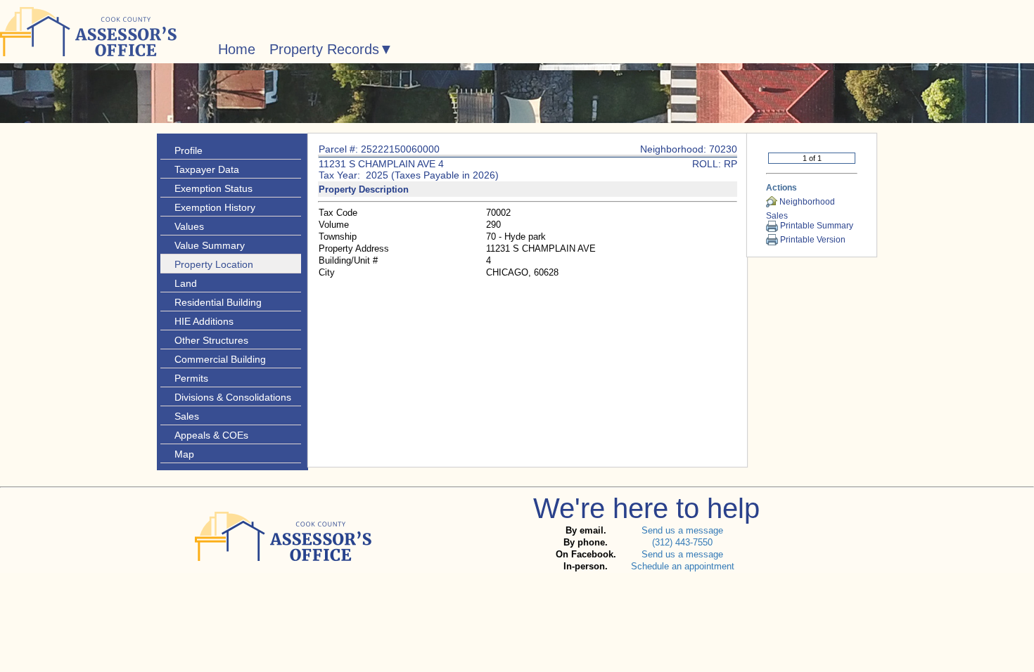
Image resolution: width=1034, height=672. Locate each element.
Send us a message (682, 530)
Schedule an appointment (682, 566)
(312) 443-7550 (682, 542)
